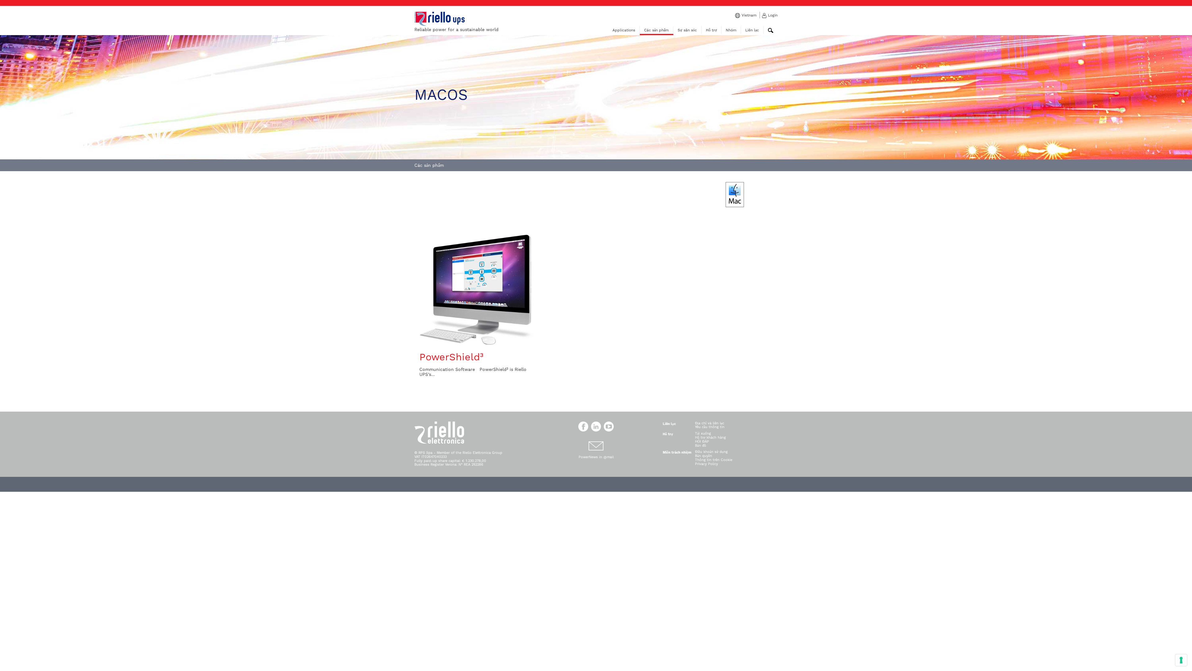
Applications (623, 30)
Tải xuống (703, 433)
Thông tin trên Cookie (713, 460)
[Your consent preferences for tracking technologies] (1181, 660)
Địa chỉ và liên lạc (709, 423)
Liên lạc (752, 30)
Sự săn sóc (687, 30)
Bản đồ (700, 446)
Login (773, 15)
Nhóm (731, 30)
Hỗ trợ (711, 30)
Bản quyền (703, 456)
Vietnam (749, 15)
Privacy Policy (706, 464)
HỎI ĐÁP (702, 442)
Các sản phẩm (656, 30)
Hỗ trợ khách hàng (710, 438)
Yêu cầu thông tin (710, 427)
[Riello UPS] (439, 18)
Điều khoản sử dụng (711, 452)
